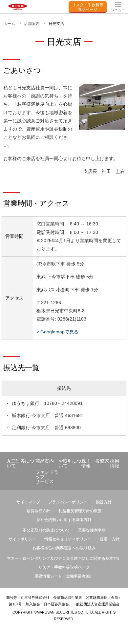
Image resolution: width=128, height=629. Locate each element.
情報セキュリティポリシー (68, 539)
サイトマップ (28, 502)
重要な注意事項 (92, 530)
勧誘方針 (104, 502)
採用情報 (114, 463)
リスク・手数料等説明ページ (87, 6)
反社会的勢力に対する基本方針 (64, 519)
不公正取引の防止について (46, 530)
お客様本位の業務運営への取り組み (64, 548)
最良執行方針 (38, 511)
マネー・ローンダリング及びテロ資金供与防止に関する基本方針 (64, 558)
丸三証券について (20, 463)
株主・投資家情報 (95, 463)
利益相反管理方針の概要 (80, 511)
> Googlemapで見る (57, 331)
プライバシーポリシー (68, 502)
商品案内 (44, 461)
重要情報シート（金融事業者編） (64, 576)
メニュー (118, 10)
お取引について (69, 463)
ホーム (9, 23)
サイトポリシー (22, 539)
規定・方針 (109, 539)
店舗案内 (32, 23)
